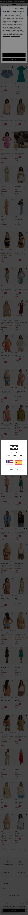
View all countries (14, 469)
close (25, 442)
